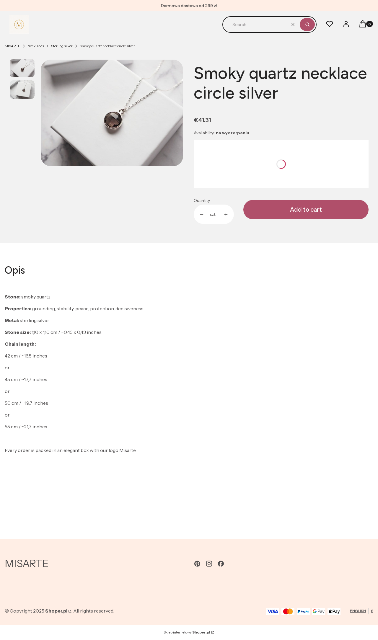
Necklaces (35, 46)
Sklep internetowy (187, 632)
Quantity (202, 200)
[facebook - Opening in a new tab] (220, 563)
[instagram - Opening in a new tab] (209, 563)
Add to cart (306, 209)
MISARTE (12, 46)
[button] (307, 24)
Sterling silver (62, 46)
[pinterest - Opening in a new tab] (197, 563)
